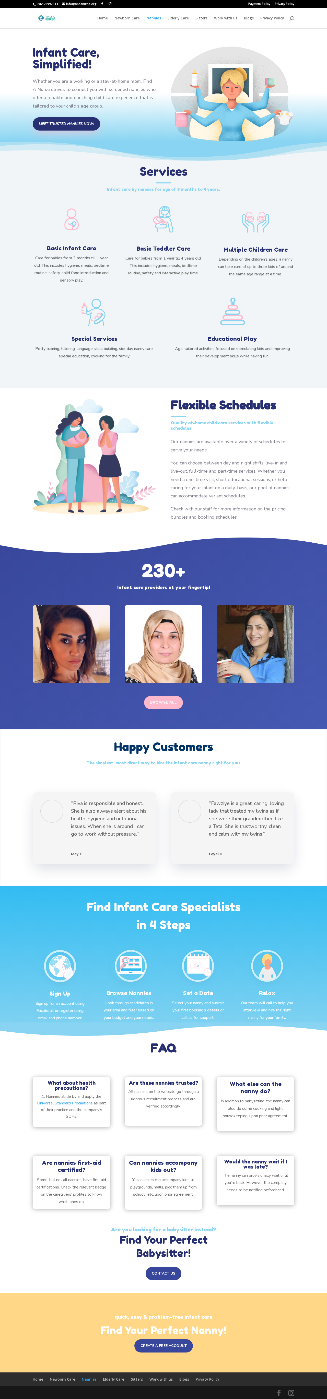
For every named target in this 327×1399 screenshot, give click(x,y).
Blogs (249, 18)
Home (102, 18)
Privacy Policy (284, 4)
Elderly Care (178, 18)
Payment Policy (259, 4)
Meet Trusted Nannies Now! (66, 123)
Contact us (163, 1273)
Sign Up (60, 993)
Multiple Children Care (256, 249)
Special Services (94, 338)
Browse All (163, 702)
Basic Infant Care (71, 248)
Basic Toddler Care (163, 248)
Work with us (225, 18)
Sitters (201, 18)
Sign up (42, 1003)
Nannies (153, 18)
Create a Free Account (164, 1345)
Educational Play (232, 338)
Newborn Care (127, 18)
